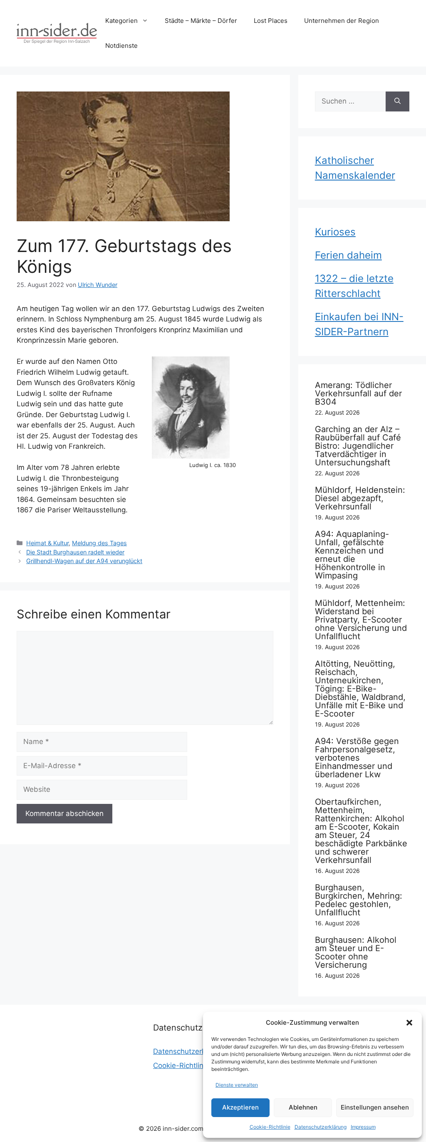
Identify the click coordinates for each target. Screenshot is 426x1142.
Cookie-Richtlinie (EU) (189, 1065)
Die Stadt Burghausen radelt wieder (75, 552)
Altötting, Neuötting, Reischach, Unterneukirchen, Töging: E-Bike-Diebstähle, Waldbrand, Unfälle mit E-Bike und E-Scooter (360, 689)
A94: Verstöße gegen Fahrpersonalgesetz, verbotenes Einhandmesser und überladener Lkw (357, 757)
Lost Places (270, 21)
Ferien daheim (348, 255)
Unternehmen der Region (341, 21)
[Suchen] (397, 101)
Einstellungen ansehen (375, 1107)
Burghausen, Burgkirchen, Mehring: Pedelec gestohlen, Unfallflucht (358, 899)
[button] (409, 1022)
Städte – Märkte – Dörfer (201, 21)
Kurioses (335, 232)
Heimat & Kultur (47, 542)
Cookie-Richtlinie (270, 1127)
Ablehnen (303, 1107)
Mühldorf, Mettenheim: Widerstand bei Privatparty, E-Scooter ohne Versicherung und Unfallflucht (361, 619)
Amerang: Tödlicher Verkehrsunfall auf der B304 (358, 393)
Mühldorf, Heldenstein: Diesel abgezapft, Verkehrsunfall (360, 498)
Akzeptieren (240, 1107)
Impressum (363, 1127)
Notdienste (121, 45)
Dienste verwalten (236, 1085)
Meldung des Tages (99, 542)
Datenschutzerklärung (321, 1127)
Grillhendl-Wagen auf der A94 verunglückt (84, 560)
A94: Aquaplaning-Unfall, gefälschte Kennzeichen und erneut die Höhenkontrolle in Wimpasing (352, 555)
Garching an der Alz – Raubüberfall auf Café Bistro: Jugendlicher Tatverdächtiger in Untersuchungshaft (358, 445)
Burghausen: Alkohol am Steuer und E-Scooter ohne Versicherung (355, 952)
